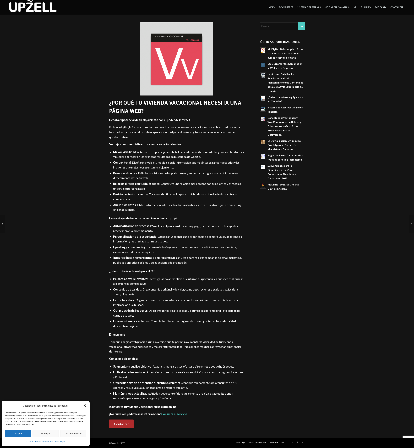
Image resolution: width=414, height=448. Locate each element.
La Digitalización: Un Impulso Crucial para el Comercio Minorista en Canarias (284, 145)
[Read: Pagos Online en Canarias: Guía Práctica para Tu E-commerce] (263, 156)
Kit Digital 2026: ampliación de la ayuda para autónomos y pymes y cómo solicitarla (285, 53)
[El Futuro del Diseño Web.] (2, 224)
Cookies (30, 441)
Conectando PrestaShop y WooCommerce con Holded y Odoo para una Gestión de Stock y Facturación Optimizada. (284, 126)
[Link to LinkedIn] (302, 442)
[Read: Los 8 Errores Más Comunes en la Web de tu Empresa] (263, 65)
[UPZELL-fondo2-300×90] (32, 7)
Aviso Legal (60, 441)
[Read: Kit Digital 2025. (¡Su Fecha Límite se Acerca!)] (263, 186)
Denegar (45, 433)
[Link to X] (292, 442)
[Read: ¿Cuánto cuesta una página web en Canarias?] (263, 98)
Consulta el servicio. (174, 414)
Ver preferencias (73, 433)
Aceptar (18, 433)
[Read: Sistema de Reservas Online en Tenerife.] (263, 109)
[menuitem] (271, 7)
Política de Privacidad (44, 441)
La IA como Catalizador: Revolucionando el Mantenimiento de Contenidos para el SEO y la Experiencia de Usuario (285, 82)
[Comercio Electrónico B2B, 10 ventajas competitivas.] (411, 224)
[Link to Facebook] (297, 442)
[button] (84, 405)
